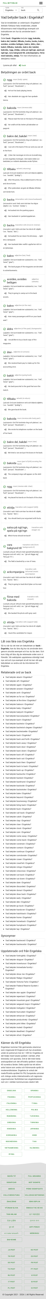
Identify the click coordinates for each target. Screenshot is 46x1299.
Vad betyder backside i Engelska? (20, 786)
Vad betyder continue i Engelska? (20, 851)
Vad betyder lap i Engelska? (18, 929)
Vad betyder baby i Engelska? (18, 708)
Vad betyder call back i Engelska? (20, 813)
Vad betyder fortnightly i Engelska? (21, 956)
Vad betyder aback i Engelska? (19, 677)
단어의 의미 (34, 1220)
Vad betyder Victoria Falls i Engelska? (22, 982)
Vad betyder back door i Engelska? (21, 747)
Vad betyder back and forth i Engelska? (23, 739)
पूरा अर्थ (11, 1227)
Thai (34, 1141)
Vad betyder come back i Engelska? (21, 840)
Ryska (11, 1154)
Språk (7, 8)
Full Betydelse (10, 3)
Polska (34, 1110)
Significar (11, 1182)
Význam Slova (11, 1208)
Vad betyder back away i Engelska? (21, 743)
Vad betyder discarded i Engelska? (21, 886)
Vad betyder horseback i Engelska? (21, 921)
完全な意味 (11, 1220)
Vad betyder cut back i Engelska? (20, 875)
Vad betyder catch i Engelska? (19, 817)
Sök (22, 8)
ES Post (34, 1256)
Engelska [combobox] (9, 10)
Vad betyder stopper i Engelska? (20, 959)
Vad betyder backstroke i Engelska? (21, 789)
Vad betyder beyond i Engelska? (20, 797)
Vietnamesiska (11, 1148)
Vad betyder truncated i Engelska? (20, 1012)
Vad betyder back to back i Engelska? (22, 766)
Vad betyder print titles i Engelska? (21, 1023)
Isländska (34, 1148)
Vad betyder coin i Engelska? (18, 832)
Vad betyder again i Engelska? (19, 685)
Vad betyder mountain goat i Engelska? (23, 1000)
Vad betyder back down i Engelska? (21, 751)
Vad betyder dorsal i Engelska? (19, 890)
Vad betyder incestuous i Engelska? (21, 963)
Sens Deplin (34, 1201)
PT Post (34, 1269)
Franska (11, 1097)
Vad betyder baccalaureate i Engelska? (23, 716)
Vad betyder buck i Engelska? (18, 809)
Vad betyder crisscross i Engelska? (21, 871)
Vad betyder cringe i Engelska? (19, 867)
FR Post (34, 1263)
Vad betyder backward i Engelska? (21, 940)
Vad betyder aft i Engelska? (18, 681)
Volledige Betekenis (34, 1195)
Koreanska (11, 1135)
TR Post (11, 1256)
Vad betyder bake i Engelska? (18, 793)
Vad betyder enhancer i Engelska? (20, 1016)
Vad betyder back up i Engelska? (20, 770)
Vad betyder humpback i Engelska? (21, 925)
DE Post (11, 1263)
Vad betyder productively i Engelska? (22, 1020)
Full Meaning (34, 1176)
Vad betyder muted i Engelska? (19, 1027)
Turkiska (34, 1122)
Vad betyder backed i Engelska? (19, 778)
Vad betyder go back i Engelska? (20, 906)
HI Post (34, 1288)
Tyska (34, 1103)
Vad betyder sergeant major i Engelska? (23, 1004)
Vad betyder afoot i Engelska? (19, 1035)
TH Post (11, 1269)
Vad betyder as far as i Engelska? (20, 696)
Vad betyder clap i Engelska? (18, 820)
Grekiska (11, 1122)
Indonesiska (11, 1141)
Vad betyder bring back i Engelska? (21, 805)
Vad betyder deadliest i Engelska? (20, 1031)
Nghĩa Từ (11, 1176)
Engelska (11, 1091)
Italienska (11, 1103)
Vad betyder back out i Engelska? (20, 758)
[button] (23, 677)
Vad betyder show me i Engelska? (20, 974)
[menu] (41, 3)
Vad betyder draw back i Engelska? (21, 894)
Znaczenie (11, 1201)
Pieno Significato (34, 1189)
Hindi (34, 1135)
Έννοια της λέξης (34, 1208)
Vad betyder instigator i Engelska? (20, 1008)
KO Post (34, 1250)
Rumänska (11, 1116)
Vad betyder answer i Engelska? (19, 689)
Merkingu (34, 1233)
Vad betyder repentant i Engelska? (20, 996)
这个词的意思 (34, 1214)
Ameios (11, 1189)
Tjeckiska (34, 1116)
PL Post (11, 1288)
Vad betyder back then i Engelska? (21, 762)
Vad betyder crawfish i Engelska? (20, 863)
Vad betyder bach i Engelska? (18, 720)
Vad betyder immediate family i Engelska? (19, 968)
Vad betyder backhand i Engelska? (21, 782)
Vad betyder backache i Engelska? (21, 774)
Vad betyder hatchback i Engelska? (21, 913)
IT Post (11, 1282)
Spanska (34, 1091)
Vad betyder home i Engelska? (19, 917)
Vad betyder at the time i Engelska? (21, 700)
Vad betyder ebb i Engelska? (18, 902)
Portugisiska (34, 1097)
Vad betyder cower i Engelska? (19, 859)
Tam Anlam (11, 1214)
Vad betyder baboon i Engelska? (20, 704)
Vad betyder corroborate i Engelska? (21, 855)
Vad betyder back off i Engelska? (20, 755)
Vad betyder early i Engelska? (18, 898)
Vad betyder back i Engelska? (18, 735)
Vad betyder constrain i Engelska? (20, 844)
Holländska (11, 1110)
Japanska (34, 1129)
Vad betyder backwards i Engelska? (21, 944)
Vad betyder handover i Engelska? (20, 910)
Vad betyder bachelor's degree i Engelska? (24, 727)
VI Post (34, 1275)
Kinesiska (11, 1129)
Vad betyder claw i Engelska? (18, 824)
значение (11, 1240)
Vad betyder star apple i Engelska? (21, 992)
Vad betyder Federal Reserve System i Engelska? (22, 987)
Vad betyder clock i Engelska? (19, 828)
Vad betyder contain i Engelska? (20, 848)
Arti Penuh (34, 1227)
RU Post (11, 1275)
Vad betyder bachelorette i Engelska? (22, 731)
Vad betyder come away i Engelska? (21, 836)
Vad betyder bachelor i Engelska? (20, 724)
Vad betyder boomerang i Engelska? (21, 801)
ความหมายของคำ (11, 1233)
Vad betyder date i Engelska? (18, 882)
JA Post (11, 1250)
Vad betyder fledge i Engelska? (19, 978)
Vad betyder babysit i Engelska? (20, 712)
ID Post (34, 1282)
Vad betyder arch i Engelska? (18, 693)
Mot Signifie (34, 1182)
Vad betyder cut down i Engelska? (20, 879)
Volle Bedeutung (11, 1195)
